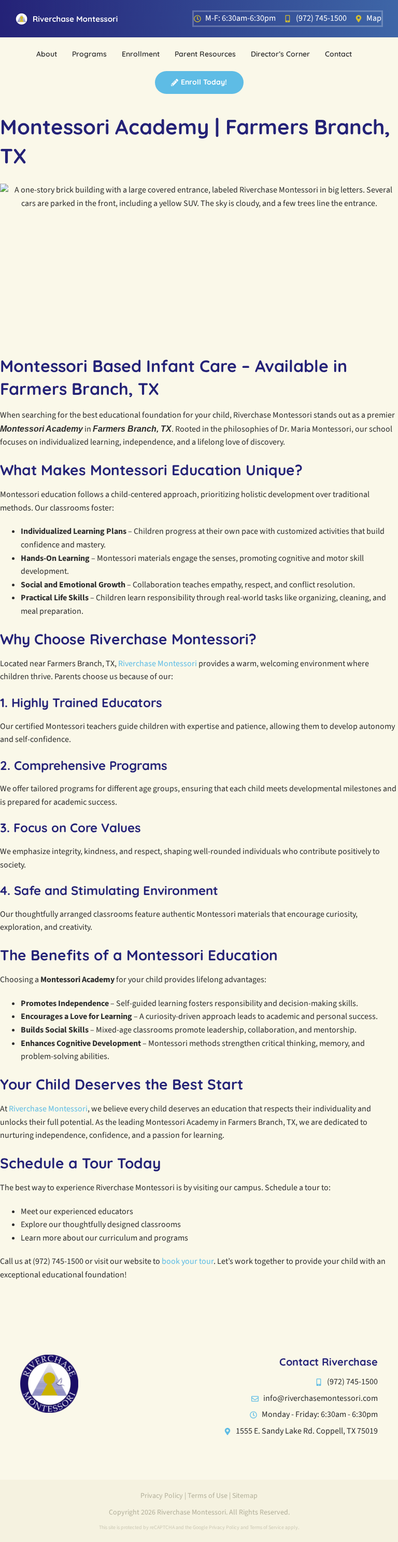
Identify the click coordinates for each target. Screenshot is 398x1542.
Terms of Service (267, 1527)
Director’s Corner (280, 54)
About (46, 54)
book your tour (188, 1261)
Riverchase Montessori (157, 663)
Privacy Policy (161, 1496)
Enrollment (141, 54)
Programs (89, 54)
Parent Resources (205, 54)
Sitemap (245, 1496)
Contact (338, 54)
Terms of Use (208, 1496)
